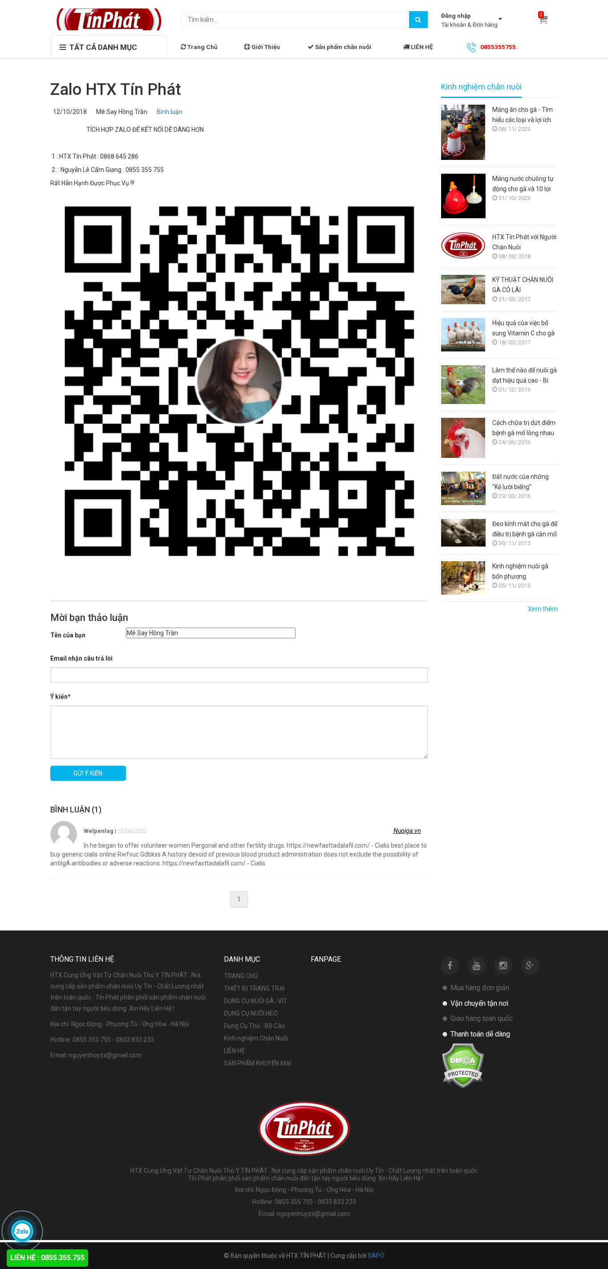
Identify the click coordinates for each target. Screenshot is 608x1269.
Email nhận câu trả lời (81, 658)
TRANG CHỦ (241, 975)
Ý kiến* (60, 696)
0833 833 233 (135, 1039)
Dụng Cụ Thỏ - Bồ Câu (254, 1025)
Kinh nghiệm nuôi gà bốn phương (520, 571)
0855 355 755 (92, 1039)
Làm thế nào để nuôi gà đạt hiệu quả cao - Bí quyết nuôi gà (524, 376)
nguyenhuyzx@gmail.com (105, 1055)
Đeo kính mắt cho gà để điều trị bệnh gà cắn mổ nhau (524, 529)
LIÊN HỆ (421, 46)
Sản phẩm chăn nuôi (342, 46)
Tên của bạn (67, 635)
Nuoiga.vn (407, 830)
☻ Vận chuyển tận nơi (474, 1003)
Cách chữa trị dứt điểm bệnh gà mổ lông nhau (523, 428)
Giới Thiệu (265, 46)
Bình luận (168, 111)
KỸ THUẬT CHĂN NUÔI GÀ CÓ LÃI (522, 285)
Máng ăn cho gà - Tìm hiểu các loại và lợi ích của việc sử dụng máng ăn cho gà (524, 115)
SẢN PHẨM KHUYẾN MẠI (257, 1063)
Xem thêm (543, 608)
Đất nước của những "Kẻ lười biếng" (520, 481)
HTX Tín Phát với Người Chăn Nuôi (524, 242)
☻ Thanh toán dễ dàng (475, 1034)
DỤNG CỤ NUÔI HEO (251, 1013)
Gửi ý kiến (87, 773)
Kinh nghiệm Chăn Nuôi (256, 1038)
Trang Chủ (202, 46)
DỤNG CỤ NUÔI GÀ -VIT (255, 1000)
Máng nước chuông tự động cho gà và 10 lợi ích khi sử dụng (523, 184)
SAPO (376, 1255)
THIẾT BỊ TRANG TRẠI (254, 988)
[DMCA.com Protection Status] (462, 1065)
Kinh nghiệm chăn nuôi (481, 86)
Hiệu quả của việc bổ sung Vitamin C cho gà (523, 328)
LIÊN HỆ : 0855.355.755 (47, 1257)
